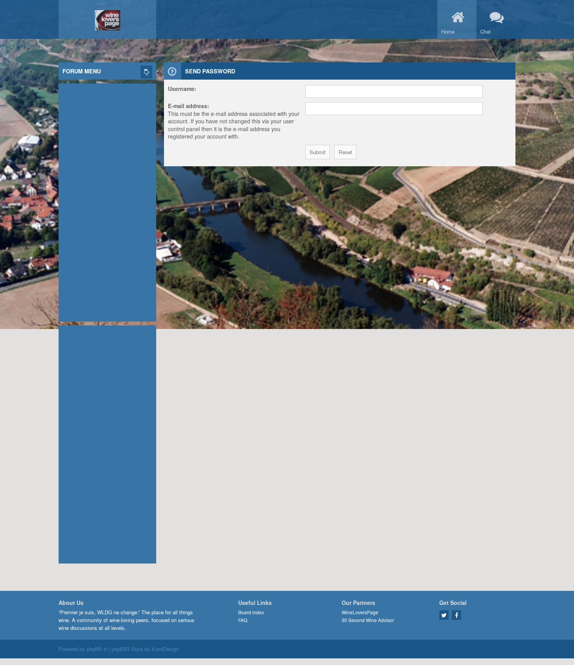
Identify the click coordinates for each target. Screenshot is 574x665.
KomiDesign (165, 649)
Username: (182, 88)
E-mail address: (188, 106)
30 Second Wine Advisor (368, 620)
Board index (251, 612)
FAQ (242, 620)
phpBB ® (97, 649)
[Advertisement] (107, 201)
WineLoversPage (360, 612)
